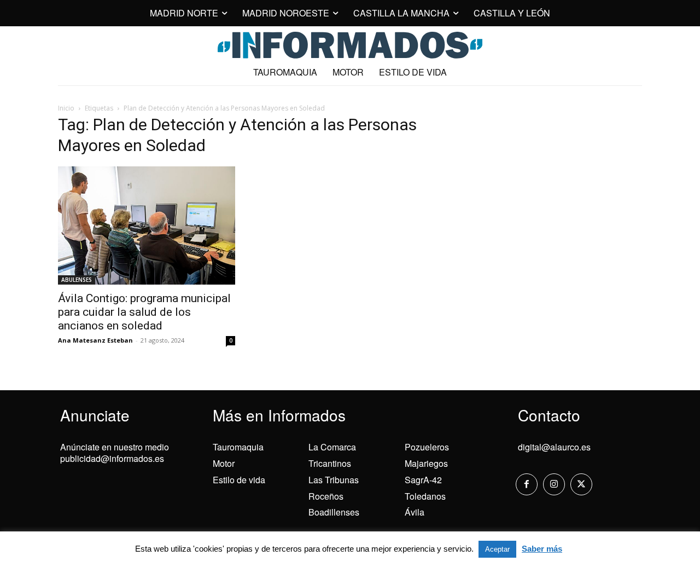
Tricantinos (329, 463)
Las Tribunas (333, 479)
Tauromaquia (238, 447)
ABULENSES (76, 280)
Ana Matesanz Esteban (95, 340)
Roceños (325, 496)
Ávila (414, 512)
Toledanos (425, 496)
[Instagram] (554, 484)
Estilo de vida (239, 479)
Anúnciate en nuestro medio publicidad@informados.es (114, 453)
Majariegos (426, 463)
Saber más (542, 548)
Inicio (66, 108)
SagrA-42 (423, 479)
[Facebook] (527, 484)
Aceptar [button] (497, 549)
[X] (581, 484)
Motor (224, 463)
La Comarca (332, 447)
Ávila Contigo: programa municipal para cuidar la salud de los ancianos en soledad (144, 312)
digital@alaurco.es (554, 447)
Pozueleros (427, 447)
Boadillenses (333, 512)
